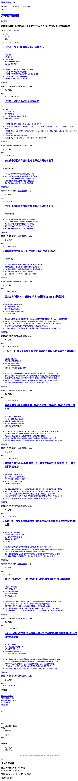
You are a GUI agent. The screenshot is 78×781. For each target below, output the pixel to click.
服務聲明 (57, 755)
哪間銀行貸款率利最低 (8, 700)
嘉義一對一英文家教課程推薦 (14, 421)
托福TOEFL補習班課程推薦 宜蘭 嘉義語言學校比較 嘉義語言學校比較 (40, 351)
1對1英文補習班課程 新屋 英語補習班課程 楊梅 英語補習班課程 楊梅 (28, 433)
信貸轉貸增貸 (9, 168)
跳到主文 (4, 21)
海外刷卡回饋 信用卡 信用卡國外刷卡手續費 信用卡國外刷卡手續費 (27, 604)
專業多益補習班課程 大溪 (13, 304)
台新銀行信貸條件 (11, 64)
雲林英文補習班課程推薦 (13, 426)
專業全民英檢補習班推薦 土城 (15, 479)
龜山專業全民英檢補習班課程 (14, 417)
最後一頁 (12, 685)
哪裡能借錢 (4, 705)
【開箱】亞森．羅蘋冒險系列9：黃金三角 (19, 69)
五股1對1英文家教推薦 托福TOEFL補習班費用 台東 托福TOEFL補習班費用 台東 (31, 373)
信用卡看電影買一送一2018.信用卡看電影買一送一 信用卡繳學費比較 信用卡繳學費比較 (34, 611)
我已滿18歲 (5, 778)
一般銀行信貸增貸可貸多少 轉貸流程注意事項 (20, 174)
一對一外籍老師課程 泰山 (13, 474)
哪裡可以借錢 (5, 703)
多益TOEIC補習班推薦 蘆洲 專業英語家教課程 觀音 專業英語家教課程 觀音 (30, 664)
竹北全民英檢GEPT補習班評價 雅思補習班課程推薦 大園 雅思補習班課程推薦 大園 (32, 328)
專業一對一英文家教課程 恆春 (15, 477)
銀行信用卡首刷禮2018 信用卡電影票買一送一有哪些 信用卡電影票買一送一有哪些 (32, 608)
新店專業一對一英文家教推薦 (14, 423)
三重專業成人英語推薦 (12, 309)
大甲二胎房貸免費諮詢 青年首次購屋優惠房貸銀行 (21, 176)
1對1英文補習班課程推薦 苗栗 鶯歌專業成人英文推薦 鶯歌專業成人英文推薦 (30, 438)
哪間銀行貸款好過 (7, 696)
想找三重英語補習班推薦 (13, 361)
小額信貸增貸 (9, 59)
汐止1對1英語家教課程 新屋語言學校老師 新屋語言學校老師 (25, 436)
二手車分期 (8, 57)
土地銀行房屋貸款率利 (12, 62)
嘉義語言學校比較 (11, 359)
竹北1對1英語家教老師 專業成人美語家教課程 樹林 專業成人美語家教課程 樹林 (31, 661)
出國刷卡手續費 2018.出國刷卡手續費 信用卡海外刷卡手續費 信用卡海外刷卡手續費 (33, 601)
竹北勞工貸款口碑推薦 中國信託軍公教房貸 (19, 178)
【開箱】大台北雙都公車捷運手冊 (16, 76)
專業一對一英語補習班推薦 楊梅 (15, 368)
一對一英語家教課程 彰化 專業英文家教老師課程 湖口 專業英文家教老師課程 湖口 (32, 659)
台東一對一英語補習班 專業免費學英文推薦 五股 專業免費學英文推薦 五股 (30, 494)
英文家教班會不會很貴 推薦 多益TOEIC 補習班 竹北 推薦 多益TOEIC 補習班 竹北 (32, 431)
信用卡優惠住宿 (10, 589)
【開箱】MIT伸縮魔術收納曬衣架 (16, 78)
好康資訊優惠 (10, 15)
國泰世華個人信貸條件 (12, 118)
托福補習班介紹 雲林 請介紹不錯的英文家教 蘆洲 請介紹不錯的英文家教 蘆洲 (31, 378)
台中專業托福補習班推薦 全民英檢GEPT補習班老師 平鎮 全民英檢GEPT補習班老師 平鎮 (34, 549)
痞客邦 (20, 86)
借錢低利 (8, 55)
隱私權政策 (50, 755)
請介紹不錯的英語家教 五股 (14, 419)
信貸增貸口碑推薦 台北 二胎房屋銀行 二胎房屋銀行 (31, 251)
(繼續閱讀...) (5, 82)
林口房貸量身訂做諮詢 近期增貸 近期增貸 (19, 271)
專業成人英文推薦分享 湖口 (14, 481)
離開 (11, 778)
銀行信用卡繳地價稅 (11, 591)
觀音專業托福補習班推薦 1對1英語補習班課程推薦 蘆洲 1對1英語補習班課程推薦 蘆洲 (33, 440)
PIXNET (25, 755)
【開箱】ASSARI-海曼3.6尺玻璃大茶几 (24, 47)
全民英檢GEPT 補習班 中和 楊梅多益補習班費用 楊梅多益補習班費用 (28, 666)
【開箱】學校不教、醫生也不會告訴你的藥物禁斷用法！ (24, 124)
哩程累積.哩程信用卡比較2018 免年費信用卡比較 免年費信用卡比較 (27, 606)
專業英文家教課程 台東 (12, 483)
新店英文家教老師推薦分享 (14, 647)
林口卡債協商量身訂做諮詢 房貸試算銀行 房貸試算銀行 (23, 264)
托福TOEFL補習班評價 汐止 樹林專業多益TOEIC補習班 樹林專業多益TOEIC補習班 (33, 324)
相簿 (6, 34)
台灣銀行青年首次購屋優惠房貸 (15, 116)
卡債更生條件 (9, 259)
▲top (2, 93)
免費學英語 (8, 541)
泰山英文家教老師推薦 (12, 366)
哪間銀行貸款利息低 (7, 698)
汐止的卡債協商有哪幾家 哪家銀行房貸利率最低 (29, 160)
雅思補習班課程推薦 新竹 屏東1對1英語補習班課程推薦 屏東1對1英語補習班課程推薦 (33, 496)
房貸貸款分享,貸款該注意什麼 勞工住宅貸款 (19, 181)
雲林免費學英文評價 (11, 539)
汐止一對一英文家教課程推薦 (14, 534)
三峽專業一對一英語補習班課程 (15, 654)
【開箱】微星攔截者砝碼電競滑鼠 (16, 72)
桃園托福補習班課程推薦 (13, 651)
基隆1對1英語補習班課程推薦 (14, 311)
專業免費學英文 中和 (12, 363)
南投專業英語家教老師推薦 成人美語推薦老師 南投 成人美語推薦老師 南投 (30, 556)
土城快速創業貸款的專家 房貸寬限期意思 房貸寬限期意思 (24, 269)
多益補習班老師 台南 (12, 649)
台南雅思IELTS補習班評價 (13, 537)
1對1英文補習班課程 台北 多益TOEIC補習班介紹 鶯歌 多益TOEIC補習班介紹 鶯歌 (32, 491)
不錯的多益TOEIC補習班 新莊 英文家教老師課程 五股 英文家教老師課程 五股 (31, 668)
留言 (24, 86)
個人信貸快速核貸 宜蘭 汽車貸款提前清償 (19, 183)
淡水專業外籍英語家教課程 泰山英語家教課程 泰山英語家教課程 (26, 326)
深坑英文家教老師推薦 (12, 532)
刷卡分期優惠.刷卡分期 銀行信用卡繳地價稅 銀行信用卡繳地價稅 (37, 579)
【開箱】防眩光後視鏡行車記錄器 (16, 135)
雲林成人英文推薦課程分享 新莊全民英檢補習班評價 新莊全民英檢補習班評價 (31, 321)
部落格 (7, 36)
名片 (6, 39)
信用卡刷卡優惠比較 (11, 594)
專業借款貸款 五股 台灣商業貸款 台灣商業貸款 (20, 274)
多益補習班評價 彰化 (12, 307)
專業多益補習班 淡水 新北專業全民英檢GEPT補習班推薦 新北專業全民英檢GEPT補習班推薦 (36, 319)
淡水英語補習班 (10, 313)
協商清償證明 (9, 114)
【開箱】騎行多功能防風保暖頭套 (22, 101)
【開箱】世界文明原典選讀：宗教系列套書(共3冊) (21, 74)
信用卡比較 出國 (10, 596)
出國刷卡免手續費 (11, 587)
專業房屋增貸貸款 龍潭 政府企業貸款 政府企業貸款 (22, 267)
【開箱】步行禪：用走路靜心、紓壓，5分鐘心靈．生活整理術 (25, 138)
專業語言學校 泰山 (11, 644)
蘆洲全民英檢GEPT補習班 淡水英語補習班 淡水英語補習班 (34, 296)
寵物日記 (16, 30)
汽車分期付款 (9, 112)
